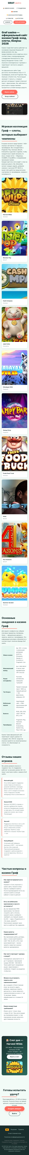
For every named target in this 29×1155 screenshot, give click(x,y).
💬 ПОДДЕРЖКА (21, 8)
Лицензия (14, 1129)
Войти (14, 1113)
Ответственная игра (14, 1133)
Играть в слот (14, 1057)
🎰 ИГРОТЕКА (19, 18)
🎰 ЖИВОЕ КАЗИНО (8, 8)
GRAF (14, 3)
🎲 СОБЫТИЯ (9, 18)
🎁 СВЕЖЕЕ (14, 11)
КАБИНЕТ (8, 22)
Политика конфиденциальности (14, 1137)
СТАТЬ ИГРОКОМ (20, 22)
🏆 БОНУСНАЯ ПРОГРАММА (14, 15)
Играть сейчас (9, 92)
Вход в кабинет (10, 96)
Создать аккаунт (14, 1109)
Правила (21, 1129)
